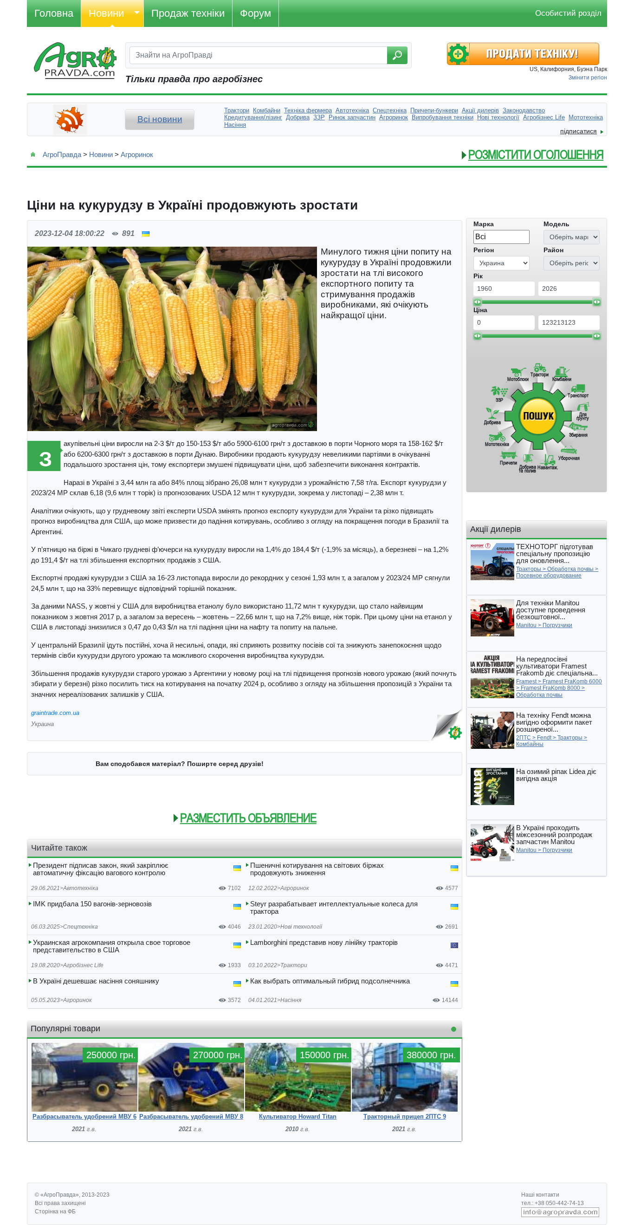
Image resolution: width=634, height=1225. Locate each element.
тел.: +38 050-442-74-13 (552, 1203)
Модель (556, 224)
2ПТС (523, 737)
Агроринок (137, 154)
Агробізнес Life (83, 965)
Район (553, 250)
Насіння (290, 1000)
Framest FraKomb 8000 (550, 688)
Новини (106, 13)
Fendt (544, 737)
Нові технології (301, 927)
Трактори (293, 965)
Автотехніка (80, 888)
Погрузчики (557, 625)
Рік (478, 276)
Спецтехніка (80, 927)
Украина (42, 724)
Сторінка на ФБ (55, 1211)
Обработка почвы (570, 569)
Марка (483, 224)
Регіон (483, 250)
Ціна (480, 310)
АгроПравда (62, 154)
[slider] (477, 302)
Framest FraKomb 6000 (572, 681)
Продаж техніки (188, 13)
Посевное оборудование (549, 575)
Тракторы (528, 569)
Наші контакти (540, 1195)
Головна (53, 13)
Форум (255, 13)
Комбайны (529, 744)
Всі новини (159, 119)
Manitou (526, 625)
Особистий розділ (568, 13)
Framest (526, 681)
